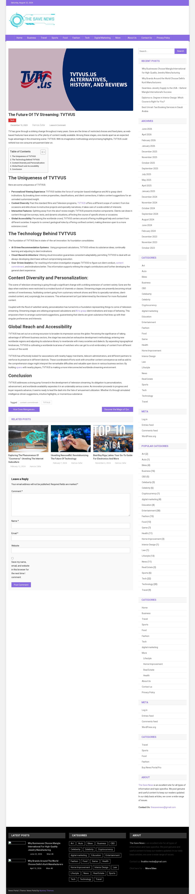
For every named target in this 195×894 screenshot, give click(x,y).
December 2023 (149, 236)
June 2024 (147, 225)
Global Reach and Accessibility (25, 166)
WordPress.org (149, 436)
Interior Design (149, 356)
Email (14, 533)
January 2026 (148, 146)
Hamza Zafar (38, 125)
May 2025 (146, 180)
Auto (144, 271)
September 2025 (150, 168)
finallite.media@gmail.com (154, 861)
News (144, 373)
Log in (144, 419)
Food (65, 38)
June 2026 (147, 129)
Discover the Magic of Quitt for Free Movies (118, 409)
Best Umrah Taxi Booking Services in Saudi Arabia (162, 109)
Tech (87, 38)
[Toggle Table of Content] (41, 152)
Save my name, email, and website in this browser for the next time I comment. (20, 570)
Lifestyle (146, 367)
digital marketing (102, 38)
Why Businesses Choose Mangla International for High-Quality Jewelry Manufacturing (163, 71)
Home (19, 38)
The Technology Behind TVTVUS (26, 159)
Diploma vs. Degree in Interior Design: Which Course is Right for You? (162, 99)
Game (145, 339)
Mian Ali (50, 854)
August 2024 (148, 219)
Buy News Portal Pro (151, 767)
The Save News (145, 785)
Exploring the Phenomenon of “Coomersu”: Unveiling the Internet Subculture (25, 458)
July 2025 (146, 174)
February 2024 (149, 231)
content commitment (29, 402)
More (118, 38)
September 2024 (150, 214)
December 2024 (149, 197)
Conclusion (17, 169)
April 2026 (147, 134)
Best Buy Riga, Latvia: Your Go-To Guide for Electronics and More (112, 457)
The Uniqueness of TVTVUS (24, 156)
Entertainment (149, 322)
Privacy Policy (163, 38)
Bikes (144, 277)
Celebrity (146, 299)
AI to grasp (81, 311)
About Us (132, 38)
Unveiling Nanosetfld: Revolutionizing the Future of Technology (69, 457)
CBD (144, 288)
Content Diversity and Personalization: (28, 163)
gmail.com (171, 807)
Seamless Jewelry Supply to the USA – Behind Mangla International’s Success (164, 90)
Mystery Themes (46, 891)
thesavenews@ (158, 807)
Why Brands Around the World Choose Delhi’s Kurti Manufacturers (163, 80)
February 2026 (149, 140)
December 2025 (149, 151)
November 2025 (149, 157)
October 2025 (148, 163)
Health (145, 345)
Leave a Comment (58, 125)
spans (19, 367)
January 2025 (148, 191)
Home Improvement (151, 350)
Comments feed (150, 430)
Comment (17, 491)
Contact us (146, 38)
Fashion (76, 38)
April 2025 (147, 185)
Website (15, 545)
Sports (55, 38)
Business (31, 38)
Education (146, 316)
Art (143, 265)
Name (15, 521)
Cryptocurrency (149, 305)
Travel (44, 38)
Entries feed (148, 425)
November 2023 (149, 242)
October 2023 (148, 248)
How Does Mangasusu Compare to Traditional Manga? (26, 409)
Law (144, 362)
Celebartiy (147, 294)
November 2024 (149, 202)
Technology (147, 396)
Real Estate (147, 379)
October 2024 (148, 208)
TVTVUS (81, 203)
